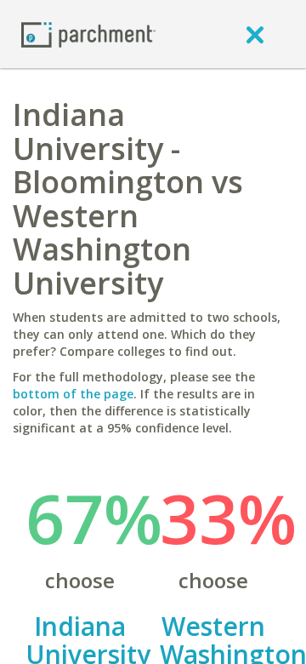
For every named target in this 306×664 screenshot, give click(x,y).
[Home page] (88, 34)
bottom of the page (73, 394)
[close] (255, 34)
